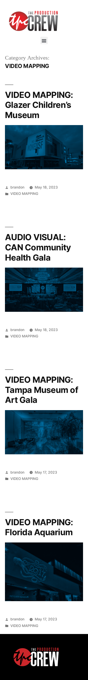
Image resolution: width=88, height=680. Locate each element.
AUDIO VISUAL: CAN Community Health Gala (38, 247)
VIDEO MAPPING (24, 193)
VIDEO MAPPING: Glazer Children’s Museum (39, 105)
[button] (44, 40)
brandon (17, 187)
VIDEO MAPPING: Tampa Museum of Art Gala (41, 390)
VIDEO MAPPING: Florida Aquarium (39, 527)
